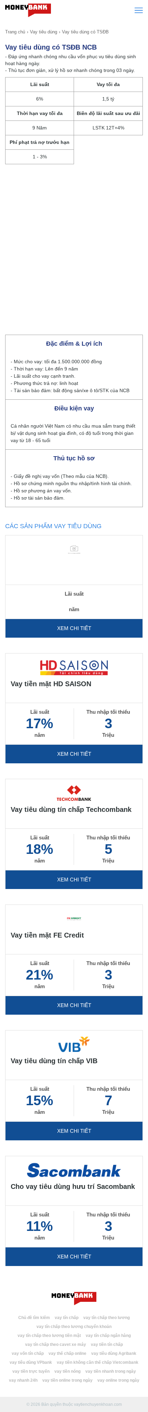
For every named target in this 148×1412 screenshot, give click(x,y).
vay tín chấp (66, 1317)
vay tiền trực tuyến (31, 1371)
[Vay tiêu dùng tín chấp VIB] (74, 1044)
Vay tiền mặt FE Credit (47, 935)
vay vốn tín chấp (28, 1353)
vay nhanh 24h (23, 1380)
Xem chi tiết (74, 628)
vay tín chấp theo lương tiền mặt (49, 1335)
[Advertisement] (74, 247)
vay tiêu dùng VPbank (31, 1362)
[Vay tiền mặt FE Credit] (74, 918)
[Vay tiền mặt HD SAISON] (74, 667)
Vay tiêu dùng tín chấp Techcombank (71, 809)
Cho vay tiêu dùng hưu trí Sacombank (73, 1186)
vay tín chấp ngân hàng (108, 1335)
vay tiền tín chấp (107, 1344)
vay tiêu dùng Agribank (113, 1353)
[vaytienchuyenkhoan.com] (74, 1298)
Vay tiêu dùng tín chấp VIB (54, 1061)
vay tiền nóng (67, 1371)
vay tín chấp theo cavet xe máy (55, 1344)
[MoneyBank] (28, 10)
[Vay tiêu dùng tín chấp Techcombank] (74, 793)
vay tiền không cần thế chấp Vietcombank (97, 1362)
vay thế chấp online (67, 1353)
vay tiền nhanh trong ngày (110, 1371)
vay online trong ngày (118, 1380)
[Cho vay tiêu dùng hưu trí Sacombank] (74, 1170)
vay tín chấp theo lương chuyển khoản (74, 1326)
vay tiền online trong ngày (67, 1380)
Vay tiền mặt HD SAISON (51, 684)
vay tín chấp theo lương (106, 1317)
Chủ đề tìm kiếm (34, 1317)
